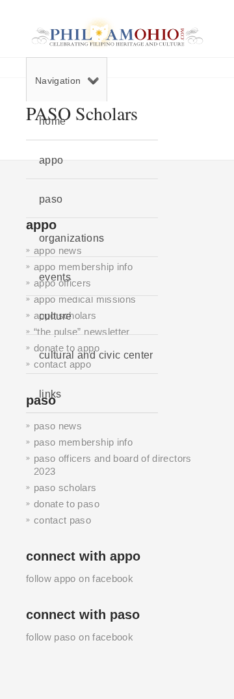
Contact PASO (62, 520)
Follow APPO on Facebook (79, 578)
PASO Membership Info (83, 442)
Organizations (72, 238)
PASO (50, 199)
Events (55, 277)
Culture (55, 316)
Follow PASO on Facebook (79, 636)
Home (52, 121)
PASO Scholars (65, 487)
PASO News (58, 425)
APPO (51, 160)
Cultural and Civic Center (96, 355)
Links (50, 394)
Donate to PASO (66, 503)
